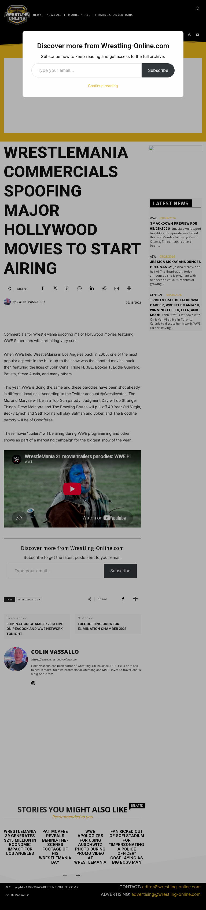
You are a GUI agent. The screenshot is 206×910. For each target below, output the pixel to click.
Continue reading (103, 85)
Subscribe (158, 70)
